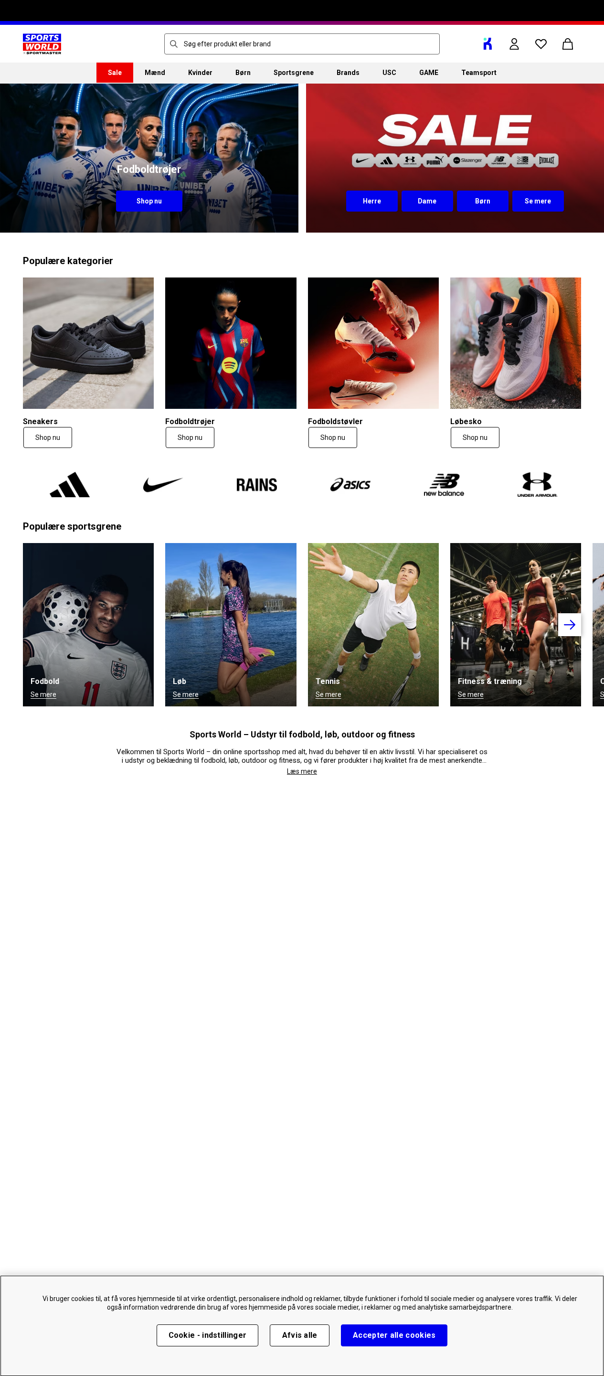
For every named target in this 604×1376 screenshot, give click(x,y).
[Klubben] (487, 44)
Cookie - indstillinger (208, 1335)
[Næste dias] (569, 624)
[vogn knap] (567, 44)
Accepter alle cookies (394, 1335)
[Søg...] (173, 43)
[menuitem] (114, 73)
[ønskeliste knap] (541, 44)
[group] (302, 484)
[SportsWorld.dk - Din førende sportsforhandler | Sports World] (42, 43)
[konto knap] (514, 44)
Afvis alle (300, 1335)
